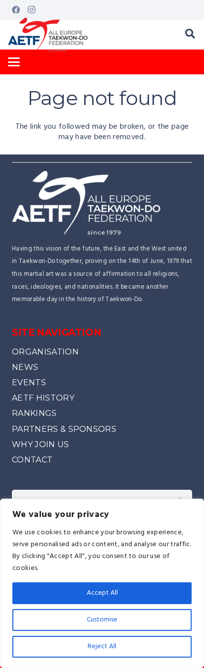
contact (32, 459)
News (25, 367)
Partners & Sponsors (64, 429)
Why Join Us (40, 444)
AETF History (43, 398)
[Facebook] (16, 10)
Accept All (102, 593)
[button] (190, 35)
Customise (102, 619)
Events (29, 382)
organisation (45, 352)
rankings (34, 413)
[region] (102, 583)
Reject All (102, 646)
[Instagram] (32, 10)
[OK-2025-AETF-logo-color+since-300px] (48, 34)
